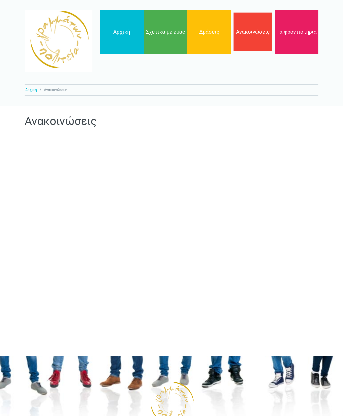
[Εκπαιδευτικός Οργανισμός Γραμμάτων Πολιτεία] (58, 41)
